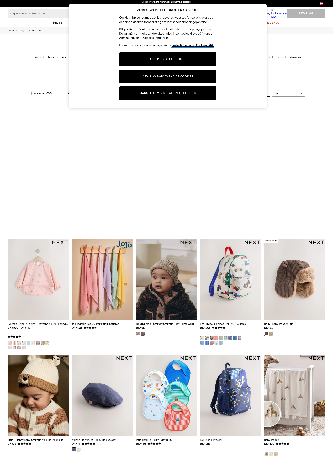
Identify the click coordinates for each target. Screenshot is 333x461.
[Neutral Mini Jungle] (33, 343)
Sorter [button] (279, 93)
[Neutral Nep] (138, 334)
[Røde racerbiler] (216, 338)
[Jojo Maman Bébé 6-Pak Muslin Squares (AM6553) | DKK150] (102, 279)
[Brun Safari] (212, 343)
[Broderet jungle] (276, 454)
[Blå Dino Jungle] (28, 343)
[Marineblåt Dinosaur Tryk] (202, 343)
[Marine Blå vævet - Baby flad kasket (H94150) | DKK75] (102, 395)
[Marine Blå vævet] (74, 450)
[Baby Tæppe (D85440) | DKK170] (294, 395)
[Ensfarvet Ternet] (230, 338)
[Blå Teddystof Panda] (221, 343)
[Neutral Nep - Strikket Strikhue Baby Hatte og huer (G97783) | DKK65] (166, 279)
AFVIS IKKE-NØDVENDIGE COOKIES (167, 76)
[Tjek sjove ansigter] (207, 338)
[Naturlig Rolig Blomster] (19, 343)
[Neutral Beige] (271, 334)
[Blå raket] (235, 338)
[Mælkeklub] (10, 347)
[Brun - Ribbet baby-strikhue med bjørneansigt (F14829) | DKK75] (38, 395)
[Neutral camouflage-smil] (212, 338)
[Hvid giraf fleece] (266, 454)
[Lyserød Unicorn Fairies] (10, 343)
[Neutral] (38, 343)
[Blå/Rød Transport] (24, 347)
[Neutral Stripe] (14, 343)
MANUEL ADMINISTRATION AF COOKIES (168, 93)
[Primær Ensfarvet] (207, 343)
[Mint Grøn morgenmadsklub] (43, 343)
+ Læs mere (295, 56)
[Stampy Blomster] (14, 347)
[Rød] (19, 347)
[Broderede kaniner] (271, 454)
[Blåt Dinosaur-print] (225, 338)
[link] (268, 13)
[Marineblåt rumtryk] (239, 338)
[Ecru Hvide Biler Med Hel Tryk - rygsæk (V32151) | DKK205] (230, 279)
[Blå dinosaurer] (47, 343)
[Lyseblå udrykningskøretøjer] (216, 343)
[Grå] (143, 334)
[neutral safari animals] (24, 343)
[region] (168, 56)
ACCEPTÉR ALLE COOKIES (168, 59)
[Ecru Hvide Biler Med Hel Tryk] (202, 338)
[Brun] (266, 334)
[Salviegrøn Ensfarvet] (221, 338)
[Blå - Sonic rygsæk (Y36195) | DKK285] (230, 395)
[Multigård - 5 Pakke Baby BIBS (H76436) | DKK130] (166, 395)
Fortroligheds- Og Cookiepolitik (193, 45)
